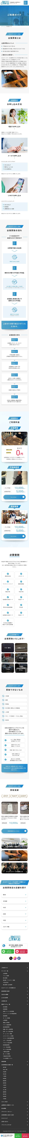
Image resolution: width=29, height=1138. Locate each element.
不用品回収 (5, 982)
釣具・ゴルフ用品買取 (8, 1031)
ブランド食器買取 (7, 1024)
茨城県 (4, 1071)
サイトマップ (4, 1118)
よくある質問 (4, 997)
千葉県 (4, 1076)
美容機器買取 (6, 1027)
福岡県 (4, 1091)
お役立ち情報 (4, 994)
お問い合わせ (4, 1121)
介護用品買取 (6, 1051)
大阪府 (4, 1085)
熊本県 (4, 1094)
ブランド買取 (6, 975)
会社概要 (3, 1108)
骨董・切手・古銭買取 (8, 1029)
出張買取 (5, 973)
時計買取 (5, 978)
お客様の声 (4, 1001)
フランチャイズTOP (6, 1125)
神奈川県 (5, 1069)
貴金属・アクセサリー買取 (9, 980)
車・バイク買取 (6, 1053)
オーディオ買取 (6, 1018)
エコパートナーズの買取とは (8, 988)
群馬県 (4, 1078)
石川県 (4, 1089)
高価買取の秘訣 (5, 991)
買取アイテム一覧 (5, 1004)
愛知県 (4, 1083)
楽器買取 (5, 1015)
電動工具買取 (6, 1022)
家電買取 (5, 1009)
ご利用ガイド (4, 967)
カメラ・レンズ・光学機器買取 (10, 1013)
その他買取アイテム (7, 1058)
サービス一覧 (4, 971)
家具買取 (5, 1007)
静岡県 (4, 1080)
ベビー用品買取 (7, 1047)
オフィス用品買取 (7, 1049)
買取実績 (3, 1061)
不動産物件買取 (7, 1056)
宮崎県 (4, 1096)
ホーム (3, 26)
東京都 (4, 1067)
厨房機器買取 (6, 1045)
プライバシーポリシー (6, 1111)
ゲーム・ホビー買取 (7, 1033)
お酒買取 (5, 1020)
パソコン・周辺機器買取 (8, 1038)
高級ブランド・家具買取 (8, 1011)
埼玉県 (4, 1074)
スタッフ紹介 (4, 1101)
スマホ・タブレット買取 (8, 1036)
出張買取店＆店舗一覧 (7, 1064)
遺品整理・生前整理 (7, 984)
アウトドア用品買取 (7, 1042)
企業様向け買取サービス (7, 1105)
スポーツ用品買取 (7, 1040)
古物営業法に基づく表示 (7, 1115)
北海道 (4, 1098)
